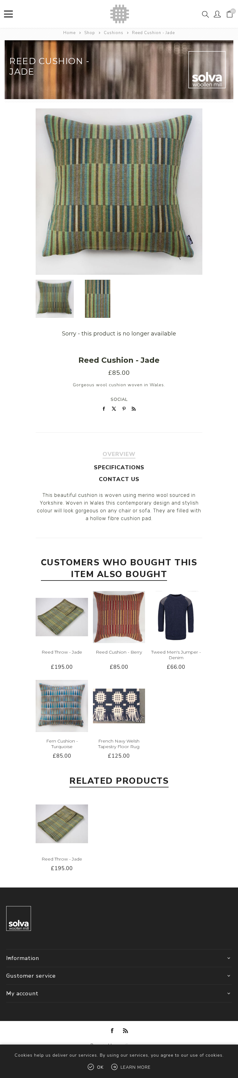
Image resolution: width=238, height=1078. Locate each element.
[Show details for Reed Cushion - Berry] (119, 617)
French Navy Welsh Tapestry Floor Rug (118, 743)
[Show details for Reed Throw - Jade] (62, 617)
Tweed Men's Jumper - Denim (176, 654)
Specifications (119, 467)
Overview (119, 454)
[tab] (119, 454)
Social (119, 399)
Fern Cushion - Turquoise (62, 743)
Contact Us (119, 479)
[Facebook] (112, 1031)
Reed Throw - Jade (62, 652)
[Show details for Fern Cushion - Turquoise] (62, 706)
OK (100, 1067)
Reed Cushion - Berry (119, 652)
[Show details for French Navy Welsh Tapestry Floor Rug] (119, 706)
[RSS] (125, 1031)
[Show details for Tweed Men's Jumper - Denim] (176, 617)
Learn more (136, 1067)
